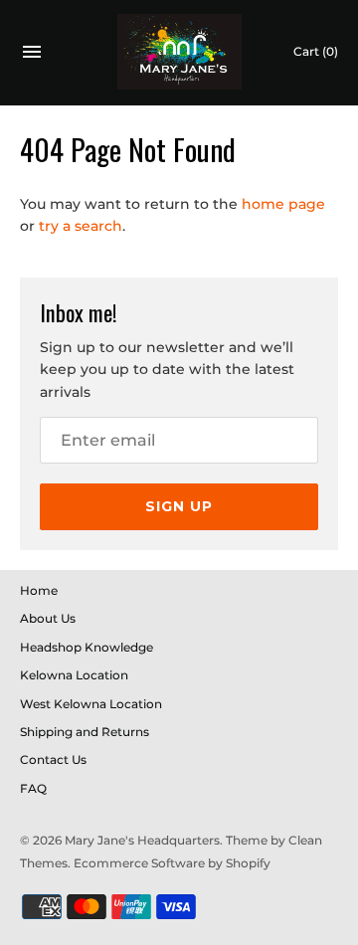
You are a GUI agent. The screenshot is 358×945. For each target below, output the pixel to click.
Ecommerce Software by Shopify (172, 862)
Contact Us (53, 759)
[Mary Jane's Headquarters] (179, 52)
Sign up (179, 506)
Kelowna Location (74, 674)
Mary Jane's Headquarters (142, 840)
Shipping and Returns (84, 731)
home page (283, 204)
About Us (48, 618)
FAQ (33, 788)
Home (39, 590)
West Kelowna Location (91, 703)
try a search (80, 226)
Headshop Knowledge (86, 647)
